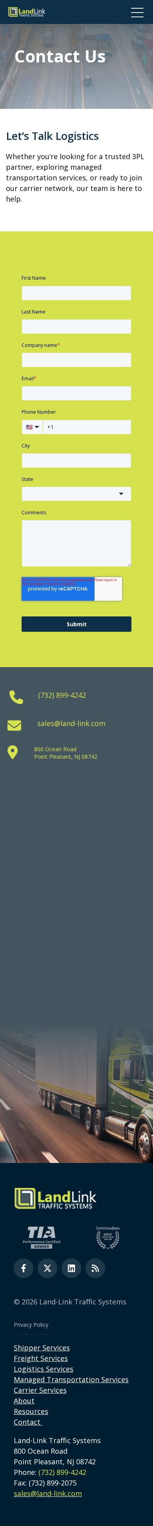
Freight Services (41, 1358)
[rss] (95, 1268)
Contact (27, 1422)
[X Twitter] (47, 1268)
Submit (77, 624)
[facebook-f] (23, 1268)
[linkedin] (71, 1268)
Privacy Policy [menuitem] (31, 1324)
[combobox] (76, 493)
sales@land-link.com (71, 723)
